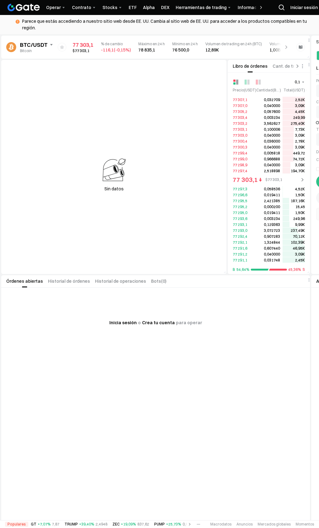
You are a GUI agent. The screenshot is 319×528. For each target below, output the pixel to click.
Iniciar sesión (304, 7)
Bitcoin (26, 50)
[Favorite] (62, 47)
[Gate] (23, 7)
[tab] (250, 66)
